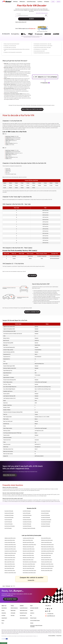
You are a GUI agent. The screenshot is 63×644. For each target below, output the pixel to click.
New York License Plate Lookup (28, 568)
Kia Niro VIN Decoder (26, 513)
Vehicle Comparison (14, 608)
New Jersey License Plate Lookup (29, 564)
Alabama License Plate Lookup (10, 538)
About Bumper (4, 608)
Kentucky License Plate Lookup (10, 572)
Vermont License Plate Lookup (46, 559)
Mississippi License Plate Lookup (29, 551)
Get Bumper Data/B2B (34, 608)
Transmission (8, 170)
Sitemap (31, 623)
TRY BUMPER (32, 275)
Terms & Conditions (51, 635)
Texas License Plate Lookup (46, 555)
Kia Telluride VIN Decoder (45, 526)
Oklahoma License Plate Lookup (47, 540)
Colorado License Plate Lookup (10, 548)
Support (31, 610)
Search (31, 19)
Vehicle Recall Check (23, 610)
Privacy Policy (58, 635)
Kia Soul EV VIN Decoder (45, 515)
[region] (31, 184)
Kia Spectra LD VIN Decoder (46, 519)
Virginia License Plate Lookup (46, 561)
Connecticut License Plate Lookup (11, 551)
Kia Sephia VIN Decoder (27, 526)
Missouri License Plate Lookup (28, 553)
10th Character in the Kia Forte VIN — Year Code (42, 43)
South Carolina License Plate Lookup (47, 548)
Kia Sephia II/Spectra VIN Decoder (29, 528)
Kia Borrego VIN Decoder (9, 513)
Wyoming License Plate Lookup (46, 570)
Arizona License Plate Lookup (10, 542)
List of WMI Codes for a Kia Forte (10, 47)
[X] (46, 611)
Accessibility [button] (3, 638)
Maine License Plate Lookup (28, 540)
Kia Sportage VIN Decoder (46, 521)
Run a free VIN (9, 475)
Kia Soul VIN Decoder (45, 513)
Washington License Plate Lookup (47, 564)
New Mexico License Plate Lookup (29, 566)
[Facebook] (48, 608)
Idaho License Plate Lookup (9, 561)
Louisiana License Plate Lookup (28, 538)
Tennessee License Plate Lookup (47, 553)
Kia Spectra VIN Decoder (45, 517)
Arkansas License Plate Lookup (10, 544)
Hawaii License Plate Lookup (10, 559)
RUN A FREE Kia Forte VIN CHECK (32, 109)
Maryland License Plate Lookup (28, 542)
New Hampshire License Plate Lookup (29, 561)
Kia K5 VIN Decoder (8, 528)
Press (3, 623)
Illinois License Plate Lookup (10, 564)
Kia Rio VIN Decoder (26, 517)
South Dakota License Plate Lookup (47, 551)
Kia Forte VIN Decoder (9, 524)
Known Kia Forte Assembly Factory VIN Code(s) (42, 47)
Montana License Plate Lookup (28, 555)
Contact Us (32, 613)
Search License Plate (32, 312)
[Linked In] (48, 611)
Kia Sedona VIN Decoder (27, 521)
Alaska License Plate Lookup (10, 540)
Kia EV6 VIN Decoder (8, 519)
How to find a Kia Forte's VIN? (39, 51)
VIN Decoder (8, 586)
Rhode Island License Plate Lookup (47, 546)
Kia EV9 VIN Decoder (8, 521)
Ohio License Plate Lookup (46, 538)
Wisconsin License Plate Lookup (46, 568)
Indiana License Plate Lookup (10, 566)
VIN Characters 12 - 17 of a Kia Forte (40, 49)
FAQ (31, 615)
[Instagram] (46, 608)
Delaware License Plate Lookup (10, 553)
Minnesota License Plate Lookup (28, 548)
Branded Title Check (23, 613)
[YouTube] (52, 608)
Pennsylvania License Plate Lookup (47, 544)
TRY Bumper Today (10, 599)
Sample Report (4, 618)
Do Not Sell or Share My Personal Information (36, 626)
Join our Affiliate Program (35, 620)
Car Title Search (23, 615)
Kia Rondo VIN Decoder (27, 519)
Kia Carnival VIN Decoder (9, 517)
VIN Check (12, 615)
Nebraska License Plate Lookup (28, 557)
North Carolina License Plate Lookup (29, 570)
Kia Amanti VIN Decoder (9, 511)
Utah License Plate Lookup (46, 557)
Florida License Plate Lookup (10, 555)
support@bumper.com (51, 615)
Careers (3, 620)
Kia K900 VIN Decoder (27, 511)
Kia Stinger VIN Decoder (45, 524)
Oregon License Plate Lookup (46, 542)
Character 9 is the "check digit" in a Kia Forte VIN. (13, 52)
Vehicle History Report (24, 618)
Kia (11, 586)
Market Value (13, 610)
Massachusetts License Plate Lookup (29, 544)
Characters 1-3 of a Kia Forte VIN (10, 45)
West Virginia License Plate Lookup (47, 566)
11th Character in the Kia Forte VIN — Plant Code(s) (43, 45)
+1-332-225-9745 (50, 613)
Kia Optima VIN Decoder (27, 515)
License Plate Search (23, 608)
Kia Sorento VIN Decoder (45, 511)
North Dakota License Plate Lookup (29, 572)
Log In (53, 1)
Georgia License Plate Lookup (10, 557)
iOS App (3, 610)
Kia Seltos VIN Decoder (27, 524)
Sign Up (58, 1)
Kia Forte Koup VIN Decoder (10, 526)
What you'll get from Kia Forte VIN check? (11, 43)
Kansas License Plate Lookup (10, 570)
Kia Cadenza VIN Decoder (9, 515)
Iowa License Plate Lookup (9, 568)
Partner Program (33, 618)
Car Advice (3, 615)
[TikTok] (50, 608)
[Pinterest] (50, 611)
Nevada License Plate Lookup (28, 559)
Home (4, 586)
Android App (4, 613)
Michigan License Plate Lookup (28, 546)
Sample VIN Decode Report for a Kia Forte (41, 52)
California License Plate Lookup (10, 546)
